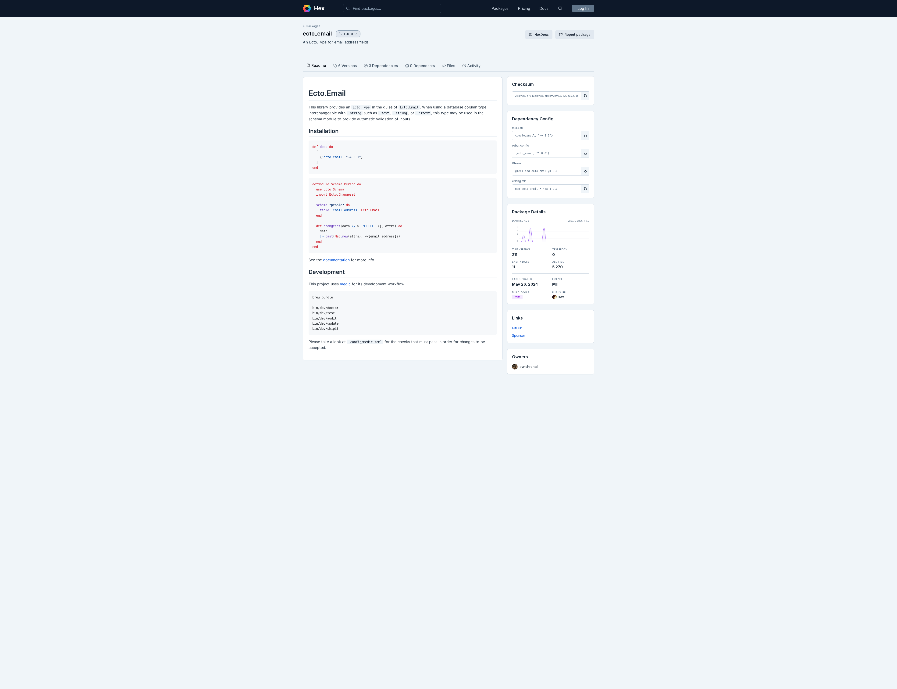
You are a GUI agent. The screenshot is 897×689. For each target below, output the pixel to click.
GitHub (517, 328)
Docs (543, 8)
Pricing (524, 8)
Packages (500, 8)
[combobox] (392, 8)
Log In (583, 8)
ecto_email (317, 33)
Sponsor (518, 335)
